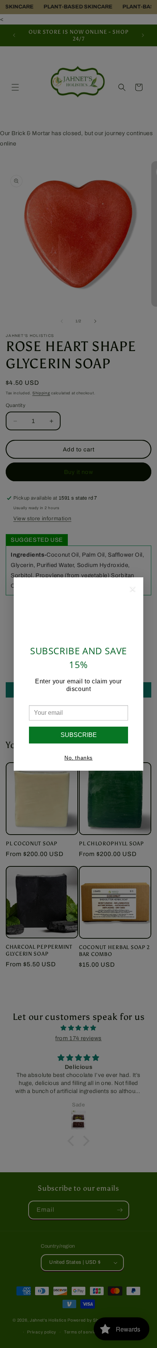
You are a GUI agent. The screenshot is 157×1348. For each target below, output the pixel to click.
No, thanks (78, 758)
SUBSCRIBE (79, 735)
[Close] (133, 590)
